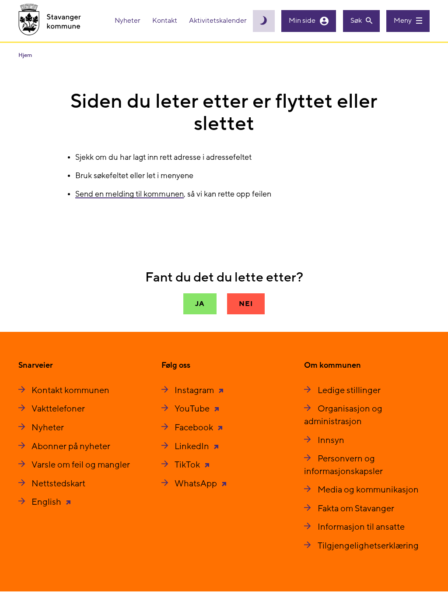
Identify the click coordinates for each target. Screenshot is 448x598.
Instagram (195, 390)
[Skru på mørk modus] (264, 21)
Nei (245, 304)
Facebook (195, 428)
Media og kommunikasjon (368, 490)
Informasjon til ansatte (361, 527)
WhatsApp (197, 484)
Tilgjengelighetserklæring (368, 546)
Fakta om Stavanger (356, 509)
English (47, 502)
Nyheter (128, 21)
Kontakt (165, 21)
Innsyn (331, 440)
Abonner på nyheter (71, 446)
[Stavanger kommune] (49, 21)
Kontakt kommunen (70, 390)
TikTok (188, 465)
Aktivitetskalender (218, 21)
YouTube (193, 409)
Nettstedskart (58, 484)
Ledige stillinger (349, 390)
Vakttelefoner (58, 409)
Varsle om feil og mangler (81, 465)
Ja (200, 304)
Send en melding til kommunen (129, 194)
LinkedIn (193, 446)
